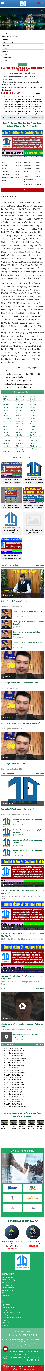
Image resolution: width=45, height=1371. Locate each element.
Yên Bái (32, 418)
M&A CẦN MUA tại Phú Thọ (13, 1099)
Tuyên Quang (20, 418)
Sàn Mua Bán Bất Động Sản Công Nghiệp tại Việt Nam (28, 821)
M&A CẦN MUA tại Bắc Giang (14, 1075)
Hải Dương (33, 449)
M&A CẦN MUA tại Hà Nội (13, 1048)
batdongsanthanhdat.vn (9, 1310)
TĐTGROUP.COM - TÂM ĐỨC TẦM (22, 73)
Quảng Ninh (20, 451)
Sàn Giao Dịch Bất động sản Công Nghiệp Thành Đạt (22, 69)
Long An (32, 443)
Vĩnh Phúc (33, 402)
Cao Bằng (33, 407)
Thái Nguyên (7, 418)
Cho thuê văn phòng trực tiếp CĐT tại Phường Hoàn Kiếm (22, 104)
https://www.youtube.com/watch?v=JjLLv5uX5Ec (25, 1036)
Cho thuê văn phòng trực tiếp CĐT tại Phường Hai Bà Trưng (22, 109)
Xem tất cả (38, 93)
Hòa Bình (19, 402)
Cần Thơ (32, 435)
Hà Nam (5, 402)
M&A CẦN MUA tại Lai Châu (13, 1089)
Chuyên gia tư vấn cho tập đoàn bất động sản (26, 633)
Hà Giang (19, 410)
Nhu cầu (5, 34)
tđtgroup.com (6, 1305)
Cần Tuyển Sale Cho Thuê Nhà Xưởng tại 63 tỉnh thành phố (11, 557)
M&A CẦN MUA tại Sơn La (13, 1101)
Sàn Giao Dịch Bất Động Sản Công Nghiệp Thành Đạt (11, 481)
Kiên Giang (19, 443)
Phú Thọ (5, 415)
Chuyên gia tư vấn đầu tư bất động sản (27, 611)
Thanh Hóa (19, 404)
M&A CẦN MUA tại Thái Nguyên (15, 1106)
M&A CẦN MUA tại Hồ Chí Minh (15, 1051)
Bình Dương (20, 399)
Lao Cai (18, 413)
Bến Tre (32, 438)
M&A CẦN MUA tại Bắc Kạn (13, 1077)
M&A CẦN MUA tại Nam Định (14, 1097)
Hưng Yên (6, 451)
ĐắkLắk (5, 427)
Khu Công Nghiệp (7, 1277)
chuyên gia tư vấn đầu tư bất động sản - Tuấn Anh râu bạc (22, 1025)
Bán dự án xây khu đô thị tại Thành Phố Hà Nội (31, 1127)
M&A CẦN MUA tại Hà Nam (13, 1063)
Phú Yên (5, 432)
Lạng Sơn (6, 413)
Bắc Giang (33, 404)
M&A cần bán (6, 1295)
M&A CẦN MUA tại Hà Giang (14, 1087)
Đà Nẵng (32, 396)
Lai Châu (32, 410)
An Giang (6, 438)
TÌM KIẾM (22, 65)
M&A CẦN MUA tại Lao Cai (13, 1094)
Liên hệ (22, 190)
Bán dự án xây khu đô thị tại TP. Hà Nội (40, 1127)
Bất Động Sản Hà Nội (8, 1280)
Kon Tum (5, 429)
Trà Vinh (5, 449)
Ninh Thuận (33, 429)
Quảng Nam (33, 432)
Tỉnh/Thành (6, 51)
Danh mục (5, 39)
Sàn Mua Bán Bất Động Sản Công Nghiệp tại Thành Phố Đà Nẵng (22, 892)
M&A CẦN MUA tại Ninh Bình (14, 1070)
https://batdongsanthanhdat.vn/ (19, 384)
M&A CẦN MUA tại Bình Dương (15, 1058)
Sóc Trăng (6, 446)
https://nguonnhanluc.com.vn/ (11, 1315)
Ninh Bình (6, 404)
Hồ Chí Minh (20, 396)
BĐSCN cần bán (7, 1282)
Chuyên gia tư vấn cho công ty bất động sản (19, 683)
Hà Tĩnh (32, 427)
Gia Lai (18, 427)
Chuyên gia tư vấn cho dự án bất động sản (27, 643)
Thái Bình (33, 415)
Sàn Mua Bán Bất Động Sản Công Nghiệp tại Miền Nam (28, 841)
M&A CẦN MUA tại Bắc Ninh (13, 1080)
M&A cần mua (6, 1293)
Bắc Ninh (19, 407)
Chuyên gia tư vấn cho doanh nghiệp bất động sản (28, 623)
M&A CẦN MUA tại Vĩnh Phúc (14, 1068)
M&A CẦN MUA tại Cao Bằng (14, 1082)
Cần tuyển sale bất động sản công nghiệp (33, 532)
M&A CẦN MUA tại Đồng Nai (14, 1060)
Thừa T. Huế (7, 421)
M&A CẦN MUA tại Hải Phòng (14, 1056)
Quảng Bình (20, 432)
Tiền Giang (33, 446)
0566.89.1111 (33, 1244)
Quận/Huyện (6, 57)
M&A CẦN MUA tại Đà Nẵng (13, 1053)
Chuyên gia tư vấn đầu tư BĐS (14, 764)
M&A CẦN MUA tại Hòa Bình (14, 1065)
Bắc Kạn (5, 407)
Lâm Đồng (33, 421)
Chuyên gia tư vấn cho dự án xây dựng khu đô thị (21, 723)
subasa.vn (5, 1320)
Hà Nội (5, 396)
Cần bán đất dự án (7, 1290)
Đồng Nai (33, 399)
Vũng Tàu (19, 435)
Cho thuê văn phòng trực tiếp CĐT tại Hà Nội (19, 97)
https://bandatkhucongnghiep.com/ (12, 1317)
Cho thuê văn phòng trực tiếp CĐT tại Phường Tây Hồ (22, 99)
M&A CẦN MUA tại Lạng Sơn (14, 1092)
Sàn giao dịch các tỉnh (14, 117)
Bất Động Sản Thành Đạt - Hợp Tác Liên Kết (33, 481)
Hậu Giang (6, 443)
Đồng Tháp (33, 440)
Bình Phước (6, 440)
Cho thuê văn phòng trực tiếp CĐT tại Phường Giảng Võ (23, 111)
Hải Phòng (6, 399)
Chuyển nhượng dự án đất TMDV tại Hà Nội (22, 1127)
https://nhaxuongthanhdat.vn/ (18, 387)
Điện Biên (6, 410)
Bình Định (6, 424)
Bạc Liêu (19, 438)
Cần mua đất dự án (8, 1288)
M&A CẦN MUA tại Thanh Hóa (14, 1072)
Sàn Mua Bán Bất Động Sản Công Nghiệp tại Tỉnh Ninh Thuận (21, 977)
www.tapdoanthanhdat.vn (16, 377)
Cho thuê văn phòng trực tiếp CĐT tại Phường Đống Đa (23, 106)
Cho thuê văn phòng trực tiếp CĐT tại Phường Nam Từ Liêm (23, 114)
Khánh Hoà (19, 421)
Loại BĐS (5, 45)
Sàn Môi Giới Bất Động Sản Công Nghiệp (18, 809)
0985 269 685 (12, 1246)
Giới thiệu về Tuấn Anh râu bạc (14, 601)
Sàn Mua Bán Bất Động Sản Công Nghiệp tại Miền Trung (28, 831)
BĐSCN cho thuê (7, 1285)
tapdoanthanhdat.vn (8, 1307)
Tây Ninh (19, 446)
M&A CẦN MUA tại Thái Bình (14, 1104)
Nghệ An (19, 429)
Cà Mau (18, 440)
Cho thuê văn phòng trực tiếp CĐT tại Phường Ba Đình (23, 102)
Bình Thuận (20, 424)
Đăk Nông (33, 424)
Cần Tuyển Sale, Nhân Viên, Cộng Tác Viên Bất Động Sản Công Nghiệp (33, 506)
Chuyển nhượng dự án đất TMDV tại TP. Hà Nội (13, 1127)
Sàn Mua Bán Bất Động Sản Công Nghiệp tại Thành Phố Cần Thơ (22, 935)
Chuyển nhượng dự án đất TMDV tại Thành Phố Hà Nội (4, 1127)
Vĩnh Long (19, 449)
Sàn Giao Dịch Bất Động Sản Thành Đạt (11, 506)
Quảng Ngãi (6, 435)
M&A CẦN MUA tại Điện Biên (14, 1085)
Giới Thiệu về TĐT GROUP (11, 532)
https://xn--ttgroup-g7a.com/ (18, 380)
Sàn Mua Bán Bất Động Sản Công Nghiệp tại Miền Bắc (28, 852)
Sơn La (18, 415)
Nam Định (33, 413)
